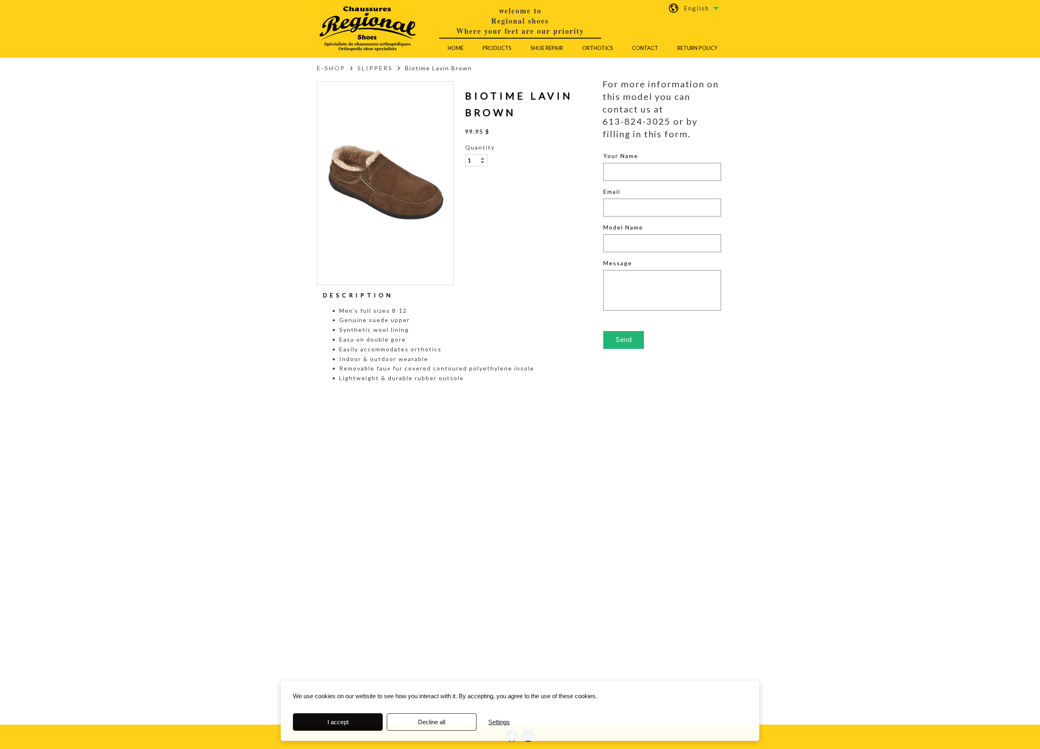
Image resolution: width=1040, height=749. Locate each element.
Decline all (431, 722)
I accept (338, 722)
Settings (499, 722)
